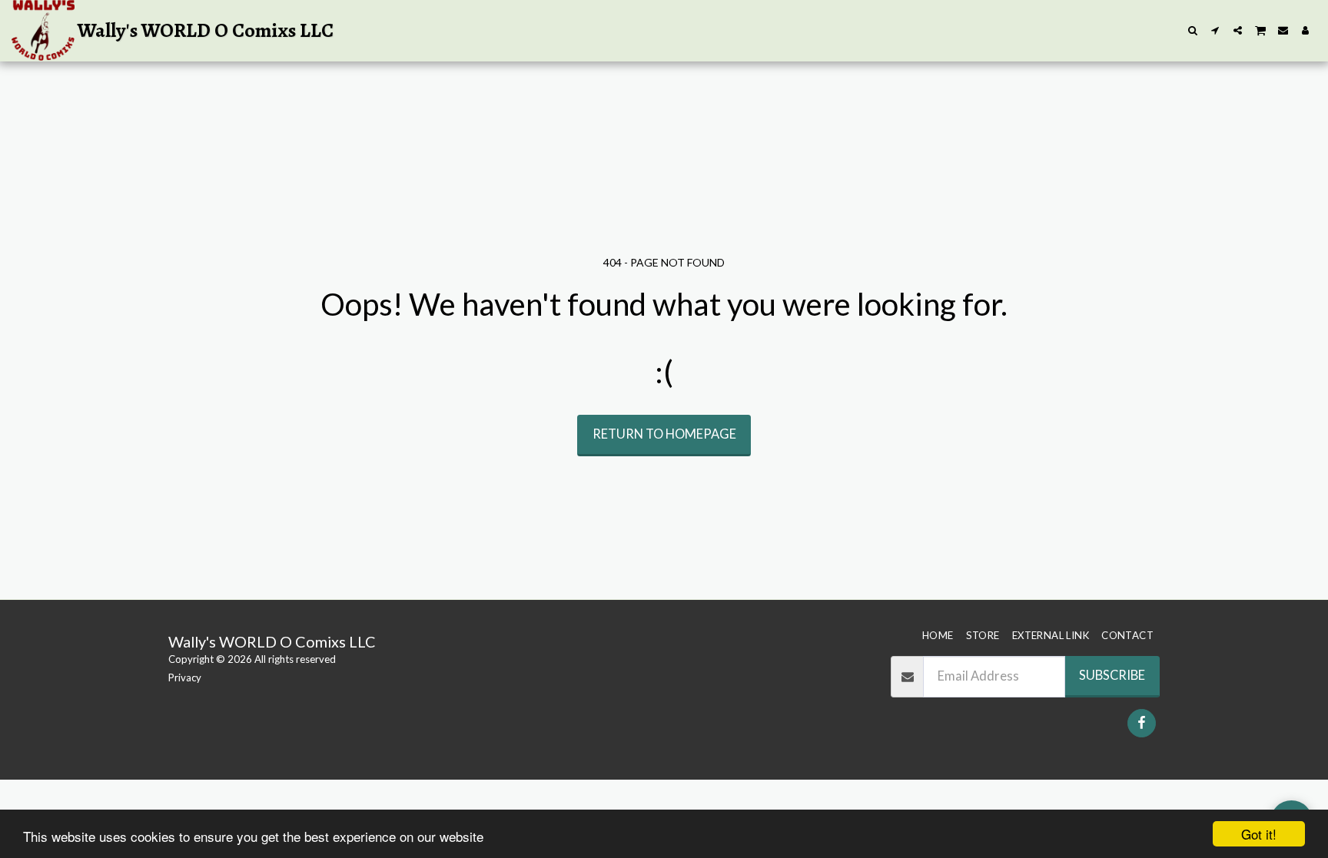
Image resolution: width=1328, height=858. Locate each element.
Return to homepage (664, 434)
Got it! (1259, 833)
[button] (1193, 30)
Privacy (184, 677)
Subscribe (1112, 675)
